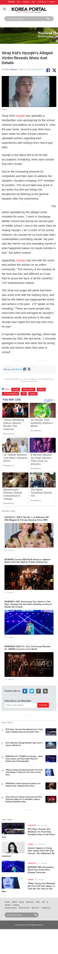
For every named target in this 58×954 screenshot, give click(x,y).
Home (7, 902)
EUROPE (26, 2)
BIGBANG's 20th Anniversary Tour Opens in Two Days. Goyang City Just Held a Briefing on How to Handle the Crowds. (28, 604)
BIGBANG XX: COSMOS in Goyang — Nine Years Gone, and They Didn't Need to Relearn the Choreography (24, 758)
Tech (38, 902)
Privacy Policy (11, 908)
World (14, 902)
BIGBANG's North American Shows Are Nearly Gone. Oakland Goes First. (23, 784)
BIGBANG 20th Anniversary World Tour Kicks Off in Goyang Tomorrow (41, 870)
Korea (21, 902)
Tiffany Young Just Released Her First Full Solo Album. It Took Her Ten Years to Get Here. (24, 772)
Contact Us (45, 908)
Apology (33, 394)
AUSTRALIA (42, 2)
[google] (38, 691)
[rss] (45, 691)
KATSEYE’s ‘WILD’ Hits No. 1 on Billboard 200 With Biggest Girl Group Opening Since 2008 (26, 518)
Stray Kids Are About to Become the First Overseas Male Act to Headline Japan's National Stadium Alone (24, 799)
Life (43, 902)
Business (30, 902)
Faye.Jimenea (11, 70)
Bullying (41, 389)
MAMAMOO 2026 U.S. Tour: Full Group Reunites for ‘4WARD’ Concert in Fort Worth (27, 647)
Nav (4, 9)
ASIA (33, 2)
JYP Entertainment (10, 394)
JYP (23, 394)
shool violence (28, 389)
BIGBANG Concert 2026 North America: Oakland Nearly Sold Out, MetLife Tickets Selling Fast (27, 560)
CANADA (52, 2)
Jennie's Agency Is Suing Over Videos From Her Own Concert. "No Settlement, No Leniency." (28, 852)
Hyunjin (21, 115)
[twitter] (32, 691)
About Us (35, 908)
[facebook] (25, 691)
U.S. (18, 2)
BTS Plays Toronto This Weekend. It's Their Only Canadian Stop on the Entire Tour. (24, 730)
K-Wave (16, 905)
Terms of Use (24, 908)
